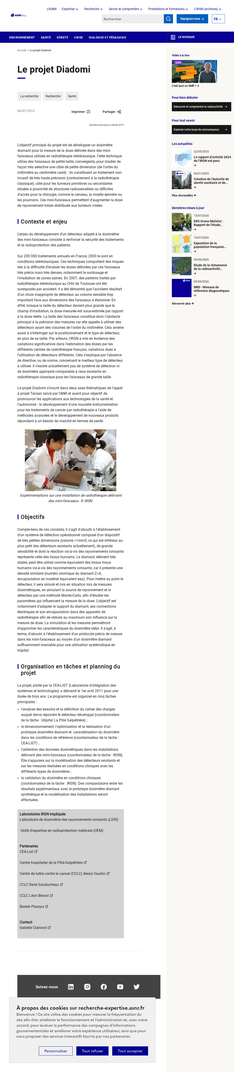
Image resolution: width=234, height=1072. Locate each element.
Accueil (21, 50)
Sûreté (62, 37)
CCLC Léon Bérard (34, 895)
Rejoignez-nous (190, 18)
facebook (103, 986)
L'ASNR (52, 9)
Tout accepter (130, 1051)
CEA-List (26, 851)
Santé (46, 37)
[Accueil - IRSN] (19, 15)
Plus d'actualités (182, 195)
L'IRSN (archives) (206, 9)
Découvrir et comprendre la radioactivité (198, 106)
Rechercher (168, 18)
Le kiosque (186, 37)
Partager (109, 112)
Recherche (91, 9)
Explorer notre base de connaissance (196, 129)
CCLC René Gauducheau (39, 884)
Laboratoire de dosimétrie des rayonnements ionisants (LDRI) (69, 819)
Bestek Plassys (32, 906)
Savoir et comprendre (124, 9)
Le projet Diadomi (40, 50)
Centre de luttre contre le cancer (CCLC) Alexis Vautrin (62, 873)
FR (216, 19)
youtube (120, 986)
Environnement (22, 37)
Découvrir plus (181, 303)
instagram (87, 986)
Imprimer (78, 112)
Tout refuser (92, 1051)
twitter (136, 986)
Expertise (68, 9)
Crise (78, 37)
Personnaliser (55, 1051)
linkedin (70, 986)
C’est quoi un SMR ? (184, 85)
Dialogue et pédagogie (107, 37)
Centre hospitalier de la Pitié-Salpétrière (51, 862)
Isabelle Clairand (33, 927)
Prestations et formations (166, 9)
